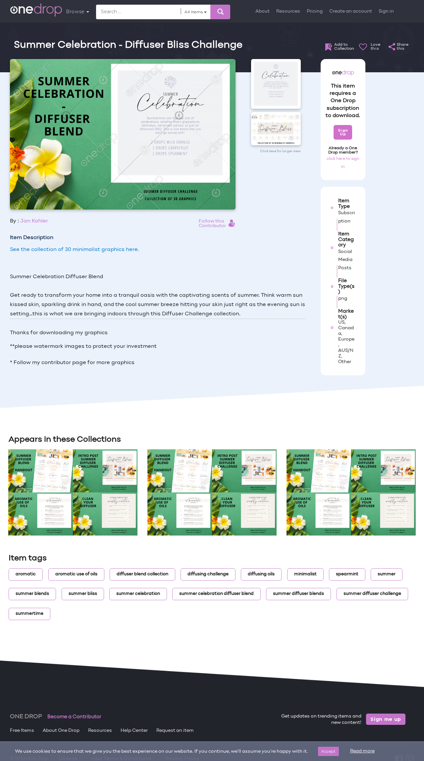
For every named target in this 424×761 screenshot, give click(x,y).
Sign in (386, 11)
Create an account (350, 11)
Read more (362, 751)
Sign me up (385, 719)
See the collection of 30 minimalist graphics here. (74, 249)
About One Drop (61, 731)
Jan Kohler (34, 221)
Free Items (22, 731)
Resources (288, 11)
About (262, 11)
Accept (328, 751)
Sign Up (343, 132)
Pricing (315, 11)
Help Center (134, 731)
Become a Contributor (74, 717)
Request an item (175, 731)
